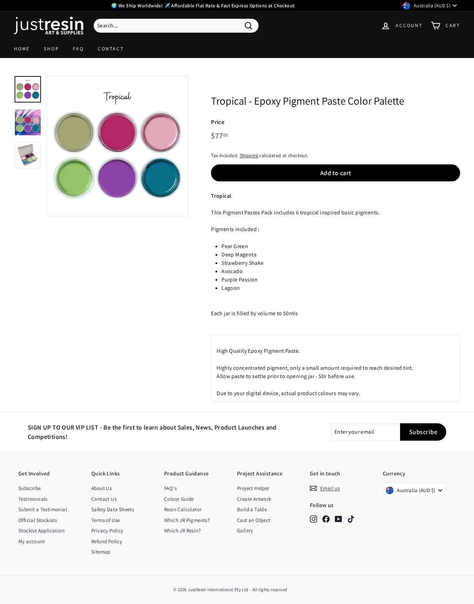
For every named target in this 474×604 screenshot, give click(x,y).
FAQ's (170, 488)
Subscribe (29, 488)
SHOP (51, 49)
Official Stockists (37, 520)
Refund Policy (106, 541)
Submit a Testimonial (42, 509)
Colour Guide (179, 499)
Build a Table (252, 509)
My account (31, 541)
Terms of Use (105, 520)
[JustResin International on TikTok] (351, 519)
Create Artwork (254, 499)
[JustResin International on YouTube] (338, 519)
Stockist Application (41, 530)
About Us (101, 488)
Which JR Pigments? (187, 520)
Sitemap (100, 551)
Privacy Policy (107, 530)
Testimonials (33, 499)
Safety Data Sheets (112, 509)
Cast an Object (254, 520)
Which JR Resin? (182, 530)
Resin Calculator (183, 509)
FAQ (78, 49)
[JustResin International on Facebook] (326, 519)
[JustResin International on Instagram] (313, 519)
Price (218, 122)
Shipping (249, 155)
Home (22, 49)
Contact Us (104, 499)
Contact (111, 49)
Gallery (245, 530)
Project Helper (253, 488)
